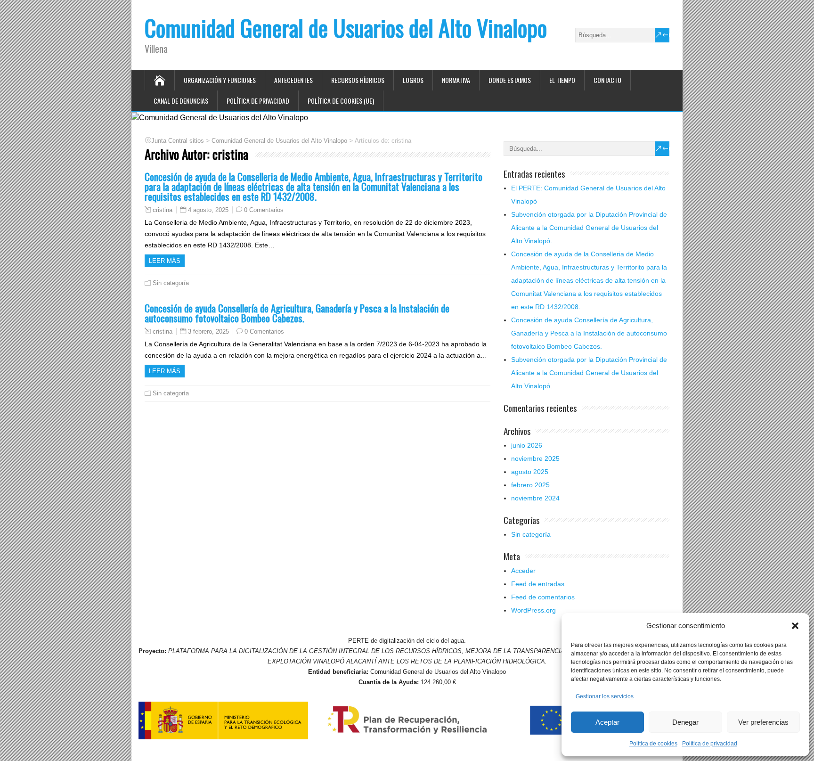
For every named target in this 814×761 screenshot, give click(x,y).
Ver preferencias (763, 722)
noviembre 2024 (535, 498)
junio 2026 (526, 445)
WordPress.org (533, 610)
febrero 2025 (530, 485)
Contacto (607, 80)
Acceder (523, 570)
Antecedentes (293, 80)
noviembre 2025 (535, 458)
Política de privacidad (709, 743)
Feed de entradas (537, 584)
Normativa (456, 80)
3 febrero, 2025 (208, 331)
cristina (162, 210)
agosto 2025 (529, 471)
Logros (413, 80)
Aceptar (607, 722)
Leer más (164, 260)
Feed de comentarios (543, 597)
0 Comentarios (264, 209)
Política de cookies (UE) (341, 101)
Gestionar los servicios (605, 696)
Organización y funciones (220, 80)
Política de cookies (653, 743)
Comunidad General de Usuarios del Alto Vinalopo (346, 27)
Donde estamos (509, 80)
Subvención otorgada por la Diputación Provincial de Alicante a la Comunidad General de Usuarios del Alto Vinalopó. (589, 228)
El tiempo (562, 80)
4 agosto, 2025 (208, 209)
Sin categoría (171, 282)
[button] (795, 625)
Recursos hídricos (357, 80)
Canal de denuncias (181, 101)
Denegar (685, 722)
